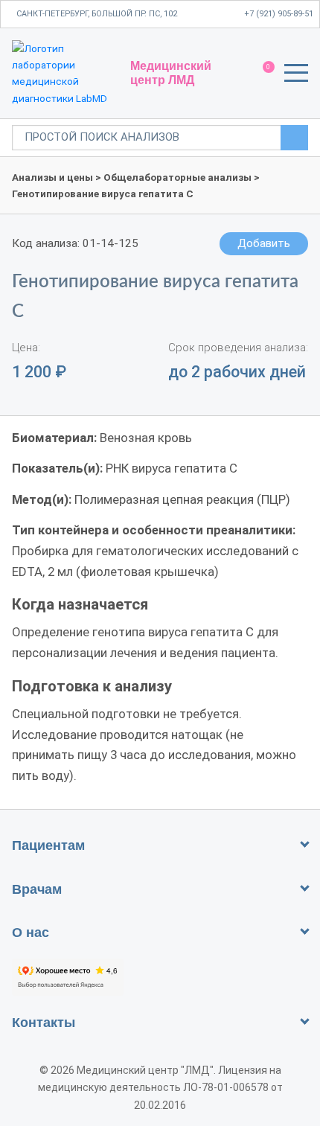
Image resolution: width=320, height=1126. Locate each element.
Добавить (263, 243)
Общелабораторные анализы (177, 177)
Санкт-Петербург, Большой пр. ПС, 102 (96, 14)
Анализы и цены (52, 177)
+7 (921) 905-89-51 (278, 14)
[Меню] (296, 75)
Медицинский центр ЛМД (170, 72)
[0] (261, 73)
